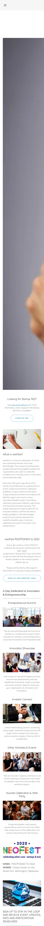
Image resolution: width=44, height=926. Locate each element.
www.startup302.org (20, 405)
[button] (5, 5)
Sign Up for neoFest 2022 (22, 578)
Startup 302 (22, 418)
